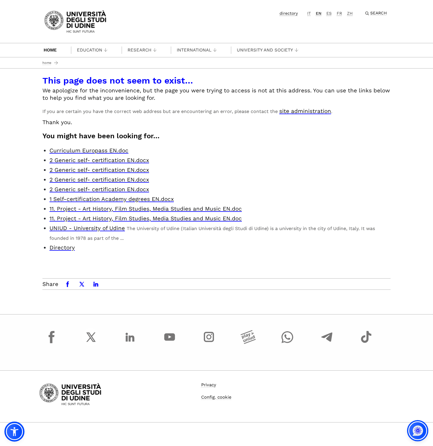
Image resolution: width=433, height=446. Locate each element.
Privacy (208, 384)
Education (89, 50)
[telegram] (327, 342)
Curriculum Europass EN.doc (88, 150)
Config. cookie (216, 397)
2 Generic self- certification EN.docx (99, 160)
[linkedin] (130, 342)
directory (289, 13)
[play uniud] (248, 342)
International (194, 50)
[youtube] (170, 342)
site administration (305, 111)
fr (339, 13)
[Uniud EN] (75, 21)
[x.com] (91, 342)
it (309, 13)
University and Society (265, 50)
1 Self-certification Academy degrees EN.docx (111, 199)
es (329, 13)
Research (139, 50)
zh (350, 13)
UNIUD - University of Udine (87, 228)
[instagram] (209, 342)
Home (50, 50)
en (318, 13)
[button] (14, 431)
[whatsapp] (287, 342)
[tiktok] (366, 342)
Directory (62, 247)
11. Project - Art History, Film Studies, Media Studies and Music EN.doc (145, 208)
